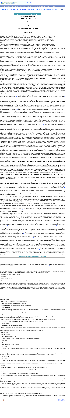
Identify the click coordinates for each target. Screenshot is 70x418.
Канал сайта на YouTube (24, 3)
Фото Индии (46, 6)
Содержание (18, 14)
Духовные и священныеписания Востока (10, 2)
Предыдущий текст (26, 14)
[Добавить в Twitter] (63, 9)
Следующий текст (36, 14)
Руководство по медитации (32, 6)
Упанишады (16, 6)
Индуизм (8, 6)
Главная (3, 6)
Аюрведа (41, 6)
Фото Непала (53, 6)
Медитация (22, 6)
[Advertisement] (60, 30)
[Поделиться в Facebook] (62, 9)
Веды (12, 6)
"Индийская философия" (25, 9)
